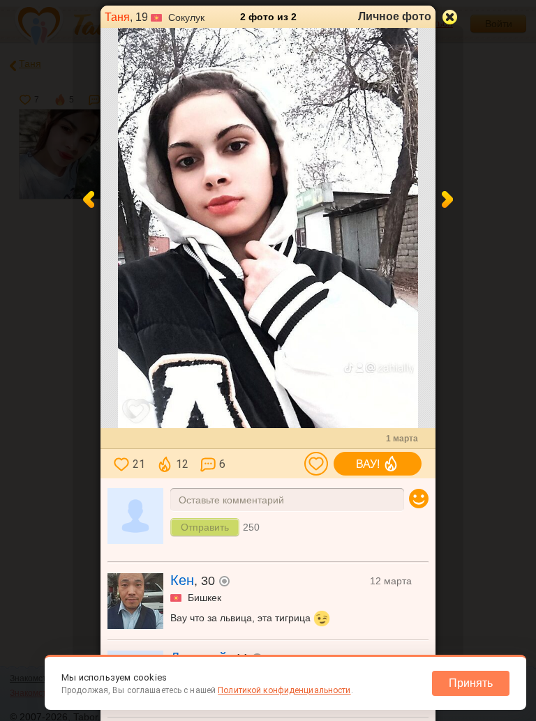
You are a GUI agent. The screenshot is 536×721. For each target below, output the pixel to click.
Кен (182, 580)
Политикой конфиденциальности (284, 690)
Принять (471, 683)
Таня (117, 17)
